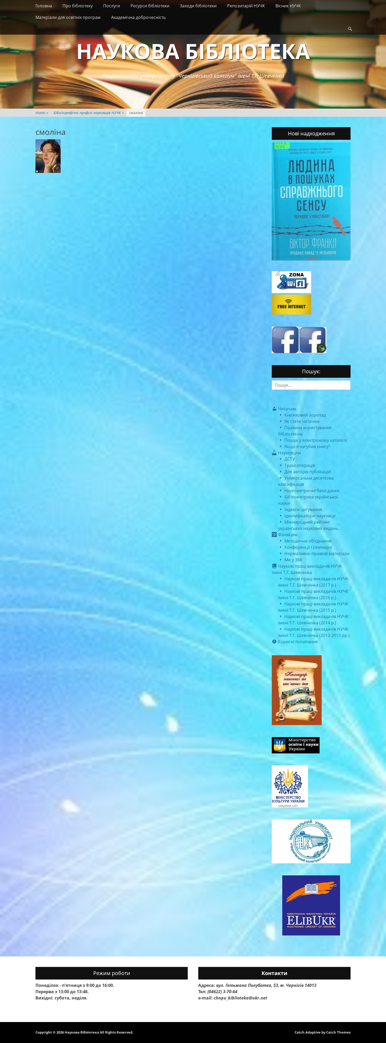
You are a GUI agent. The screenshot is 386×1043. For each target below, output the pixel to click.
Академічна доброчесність (138, 17)
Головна (43, 6)
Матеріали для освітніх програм (68, 17)
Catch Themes (338, 1032)
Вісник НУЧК (288, 6)
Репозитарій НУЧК (246, 6)
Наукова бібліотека (193, 50)
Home (41, 112)
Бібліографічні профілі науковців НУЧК (89, 112)
